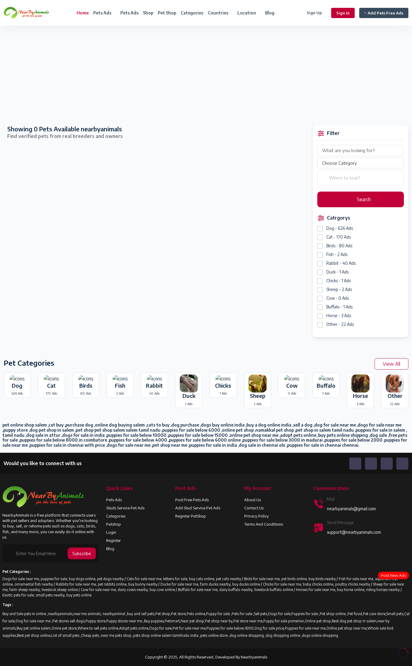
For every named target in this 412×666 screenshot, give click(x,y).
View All (391, 364)
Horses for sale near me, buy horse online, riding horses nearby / (349, 589)
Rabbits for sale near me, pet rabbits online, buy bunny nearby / (108, 584)
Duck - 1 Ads (337, 271)
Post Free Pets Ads (192, 499)
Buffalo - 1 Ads (339, 306)
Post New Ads (393, 575)
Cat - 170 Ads (338, 236)
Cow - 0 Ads (337, 298)
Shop (148, 12)
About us (252, 499)
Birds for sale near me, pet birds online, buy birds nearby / (291, 579)
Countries (218, 12)
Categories (192, 12)
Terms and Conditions (263, 524)
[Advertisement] (103, 76)
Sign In (343, 13)
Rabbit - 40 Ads (341, 263)
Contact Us (254, 507)
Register (113, 540)
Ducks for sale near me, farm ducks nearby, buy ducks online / (211, 584)
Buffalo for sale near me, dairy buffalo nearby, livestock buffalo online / (237, 589)
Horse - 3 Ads (338, 315)
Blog (269, 12)
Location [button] (247, 12)
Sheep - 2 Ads (339, 289)
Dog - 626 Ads (339, 228)
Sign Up (314, 12)
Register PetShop (190, 516)
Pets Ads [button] (102, 12)
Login (111, 532)
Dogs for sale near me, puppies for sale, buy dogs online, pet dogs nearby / (64, 579)
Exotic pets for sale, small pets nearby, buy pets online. (47, 595)
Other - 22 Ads (340, 324)
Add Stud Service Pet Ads (197, 507)
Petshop (113, 524)
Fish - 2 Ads (336, 254)
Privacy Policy (256, 516)
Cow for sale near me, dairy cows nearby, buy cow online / (129, 589)
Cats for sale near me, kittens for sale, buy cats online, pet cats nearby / (185, 579)
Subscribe (81, 553)
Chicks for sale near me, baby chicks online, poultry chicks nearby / (318, 584)
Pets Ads (129, 12)
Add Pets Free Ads (385, 13)
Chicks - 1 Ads (338, 280)
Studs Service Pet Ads (125, 507)
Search (363, 199)
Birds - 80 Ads (339, 245)
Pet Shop (167, 12)
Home (83, 12)
